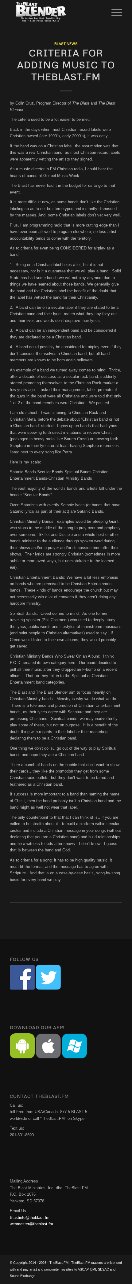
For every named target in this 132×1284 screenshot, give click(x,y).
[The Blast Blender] (54, 12)
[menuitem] (113, 12)
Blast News (66, 43)
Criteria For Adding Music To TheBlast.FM (66, 64)
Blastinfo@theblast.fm (29, 1217)
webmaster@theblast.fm (31, 1224)
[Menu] (113, 12)
